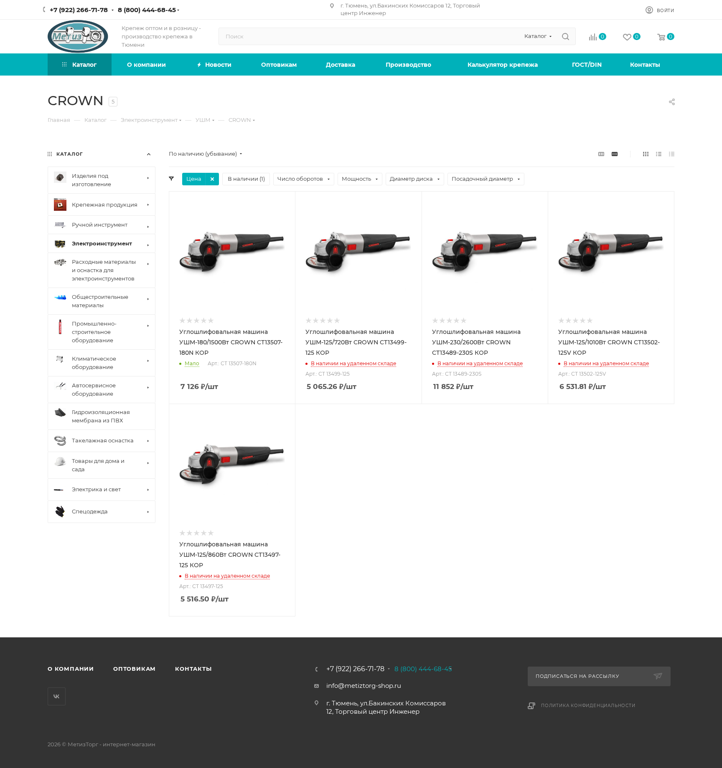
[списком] (658, 154)
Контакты (193, 668)
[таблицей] (671, 154)
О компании (71, 668)
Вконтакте (57, 696)
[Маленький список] (601, 154)
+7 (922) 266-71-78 (79, 10)
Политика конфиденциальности (588, 705)
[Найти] (565, 36)
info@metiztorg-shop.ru (363, 686)
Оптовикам (134, 668)
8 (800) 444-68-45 (147, 10)
